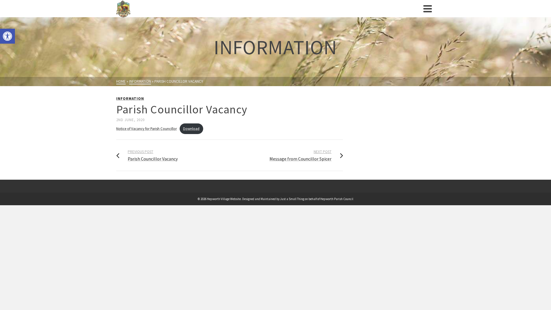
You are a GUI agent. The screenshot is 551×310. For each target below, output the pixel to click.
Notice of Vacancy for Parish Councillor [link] (146, 128)
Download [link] (191, 128)
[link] (7, 36)
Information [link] (130, 98)
